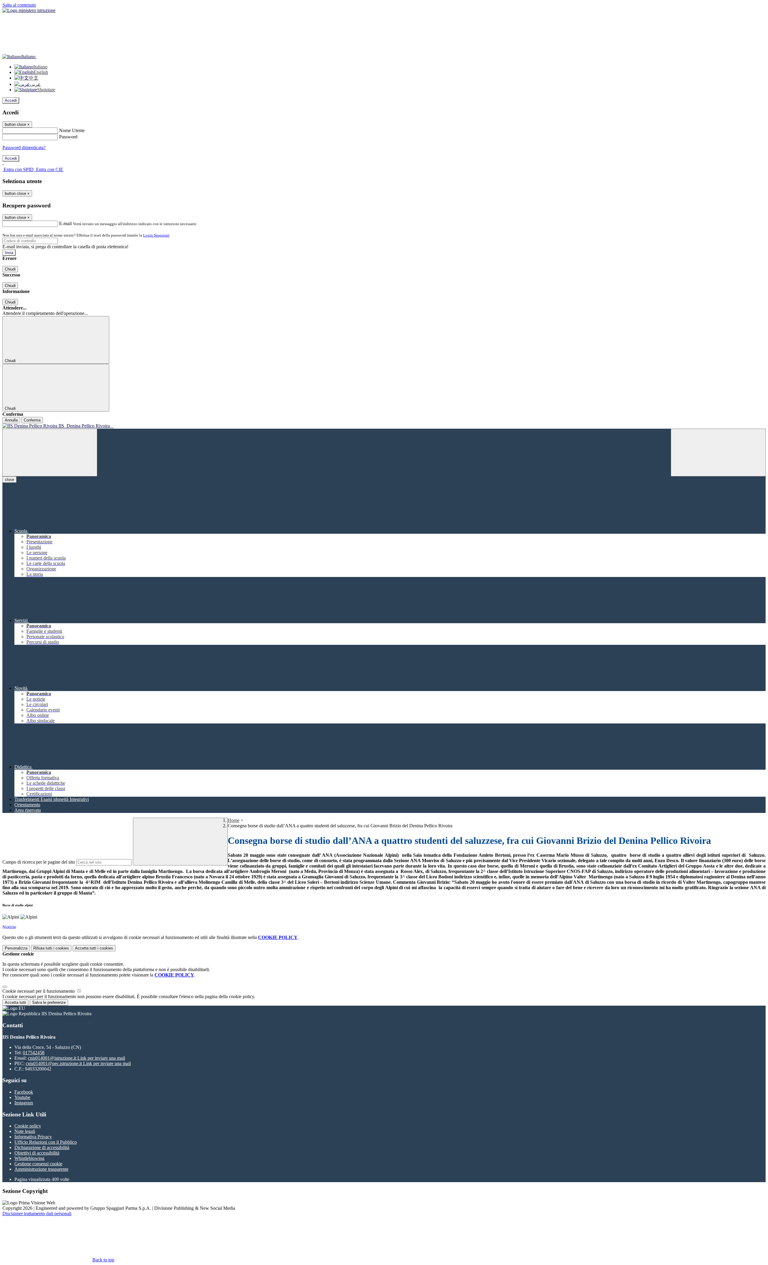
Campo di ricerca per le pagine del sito (38, 862)
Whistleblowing (29, 1158)
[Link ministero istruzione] (29, 10)
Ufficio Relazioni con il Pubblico (45, 1142)
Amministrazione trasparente (41, 1169)
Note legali (24, 1131)
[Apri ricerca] (718, 452)
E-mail (65, 223)
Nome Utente (72, 130)
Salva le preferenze (49, 1002)
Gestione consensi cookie (38, 1163)
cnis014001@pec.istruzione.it (78, 1063)
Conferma (32, 420)
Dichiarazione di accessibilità (41, 1147)
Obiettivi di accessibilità (36, 1152)
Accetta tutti (94, 948)
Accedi (11, 100)
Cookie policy (27, 1125)
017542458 (33, 1052)
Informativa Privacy (33, 1136)
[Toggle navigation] (49, 452)
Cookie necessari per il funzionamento (39, 991)
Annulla (11, 420)
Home (233, 820)
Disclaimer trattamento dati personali (36, 1213)
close (9, 479)
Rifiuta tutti (51, 948)
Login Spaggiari (156, 235)
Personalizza (16, 948)
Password (68, 136)
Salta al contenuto (19, 5)
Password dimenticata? (24, 147)
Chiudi (10, 269)
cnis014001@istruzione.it (76, 1058)
